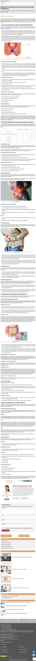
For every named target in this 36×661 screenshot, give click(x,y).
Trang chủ (2, 10)
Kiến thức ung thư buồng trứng (7, 548)
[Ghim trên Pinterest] (29, 481)
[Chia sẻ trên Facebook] (24, 481)
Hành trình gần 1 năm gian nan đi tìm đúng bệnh (19, 569)
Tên (3, 515)
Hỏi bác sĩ (18, 622)
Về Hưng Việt (4, 644)
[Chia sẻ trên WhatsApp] (22, 481)
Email (3, 519)
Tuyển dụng (22, 647)
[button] (34, 3)
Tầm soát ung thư (4, 540)
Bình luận (3, 507)
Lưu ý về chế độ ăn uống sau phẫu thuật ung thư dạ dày (20, 587)
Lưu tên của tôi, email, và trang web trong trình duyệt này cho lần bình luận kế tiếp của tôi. (18, 528)
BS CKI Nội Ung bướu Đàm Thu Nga (22, 486)
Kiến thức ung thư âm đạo (6, 542)
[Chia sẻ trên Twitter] (26, 481)
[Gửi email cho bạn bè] (27, 481)
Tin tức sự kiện (4, 647)
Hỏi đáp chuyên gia (5, 649)
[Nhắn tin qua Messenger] (33, 651)
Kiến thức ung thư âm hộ (5, 544)
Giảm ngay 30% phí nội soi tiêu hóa (7, 563)
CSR (20, 644)
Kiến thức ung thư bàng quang (6, 546)
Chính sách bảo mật (23, 651)
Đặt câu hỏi (16, 498)
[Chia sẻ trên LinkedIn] (31, 481)
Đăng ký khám (25, 498)
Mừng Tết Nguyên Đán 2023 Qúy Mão (17, 578)
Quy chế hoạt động (5, 651)
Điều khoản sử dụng (23, 649)
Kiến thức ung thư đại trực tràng (11, 10)
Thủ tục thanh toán (30, 622)
